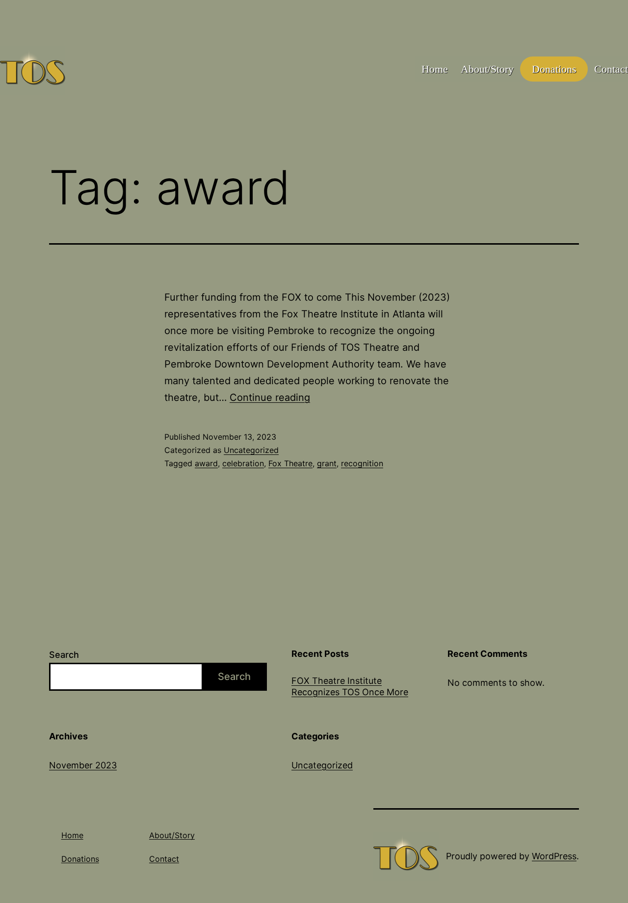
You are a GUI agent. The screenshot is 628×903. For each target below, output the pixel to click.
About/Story (487, 69)
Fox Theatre (290, 463)
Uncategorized (251, 450)
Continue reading (270, 397)
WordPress (554, 856)
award (206, 463)
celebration (243, 463)
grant (327, 463)
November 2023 (83, 765)
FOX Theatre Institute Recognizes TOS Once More (349, 686)
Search (64, 654)
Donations (554, 69)
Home (434, 69)
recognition (362, 463)
